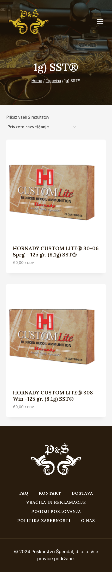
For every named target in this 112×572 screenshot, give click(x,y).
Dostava (82, 493)
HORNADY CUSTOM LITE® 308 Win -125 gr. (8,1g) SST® (53, 395)
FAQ (23, 493)
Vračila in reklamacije (56, 502)
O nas (88, 520)
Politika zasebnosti (44, 520)
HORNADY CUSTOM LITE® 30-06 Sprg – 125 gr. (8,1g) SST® (56, 251)
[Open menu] (102, 21)
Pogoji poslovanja (56, 511)
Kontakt (50, 493)
